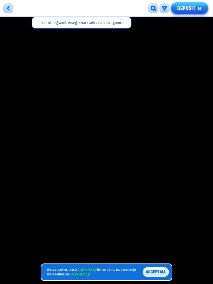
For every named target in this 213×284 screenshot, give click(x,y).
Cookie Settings (79, 274)
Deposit (186, 8)
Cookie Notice (87, 269)
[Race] (164, 8)
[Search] (153, 8)
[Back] (8, 8)
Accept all (156, 272)
